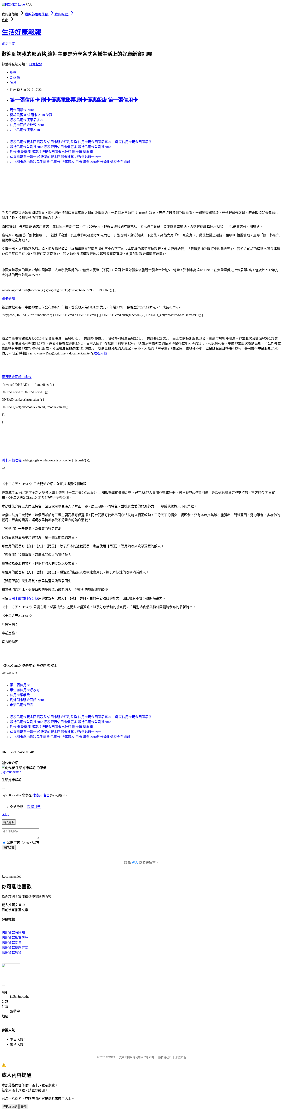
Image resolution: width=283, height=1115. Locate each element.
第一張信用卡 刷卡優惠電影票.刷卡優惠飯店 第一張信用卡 (74, 100)
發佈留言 (8, 847)
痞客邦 (37, 795)
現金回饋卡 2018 (22, 110)
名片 (13, 82)
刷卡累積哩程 (12, 460)
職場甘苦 (34, 807)
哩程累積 (100, 353)
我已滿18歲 (10, 1106)
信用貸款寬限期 (13, 932)
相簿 (13, 72)
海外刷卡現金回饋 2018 (27, 700)
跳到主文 (8, 43)
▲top (5, 814)
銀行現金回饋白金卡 (16, 377)
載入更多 (8, 822)
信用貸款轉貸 (12, 952)
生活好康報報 (21, 32)
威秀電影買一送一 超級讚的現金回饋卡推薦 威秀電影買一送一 (55, 157)
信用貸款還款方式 (15, 947)
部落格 (15, 77)
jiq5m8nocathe (11, 772)
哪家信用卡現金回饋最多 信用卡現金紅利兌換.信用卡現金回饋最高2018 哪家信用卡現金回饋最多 (81, 142)
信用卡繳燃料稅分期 (23, 598)
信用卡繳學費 (20, 695)
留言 (46, 795)
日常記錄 (35, 64)
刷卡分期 (8, 298)
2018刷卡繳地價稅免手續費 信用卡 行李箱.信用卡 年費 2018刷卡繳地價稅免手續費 (70, 162)
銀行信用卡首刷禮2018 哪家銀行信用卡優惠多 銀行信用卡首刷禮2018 (60, 147)
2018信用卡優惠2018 (25, 130)
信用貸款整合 (12, 942)
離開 (24, 1106)
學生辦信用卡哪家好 (25, 690)
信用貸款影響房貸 (15, 937)
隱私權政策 (165, 1057)
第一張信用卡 (20, 685)
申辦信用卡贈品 (21, 705)
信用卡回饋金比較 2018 (27, 125)
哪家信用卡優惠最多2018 (28, 120)
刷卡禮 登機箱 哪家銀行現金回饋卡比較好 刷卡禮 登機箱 (51, 152)
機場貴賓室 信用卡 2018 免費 (31, 115)
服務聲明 (180, 1057)
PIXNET (110, 1057)
